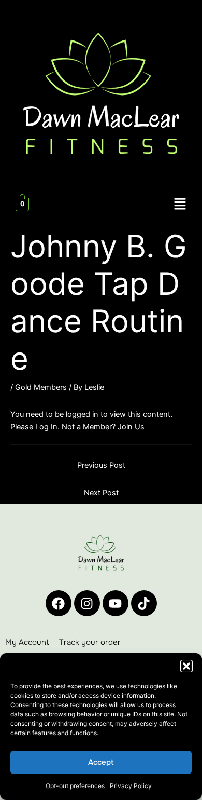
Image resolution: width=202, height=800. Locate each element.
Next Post (101, 492)
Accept (101, 762)
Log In (46, 426)
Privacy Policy (131, 786)
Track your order (90, 642)
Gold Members (41, 387)
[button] (186, 666)
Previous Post (101, 465)
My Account (27, 642)
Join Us (131, 426)
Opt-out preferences (75, 786)
